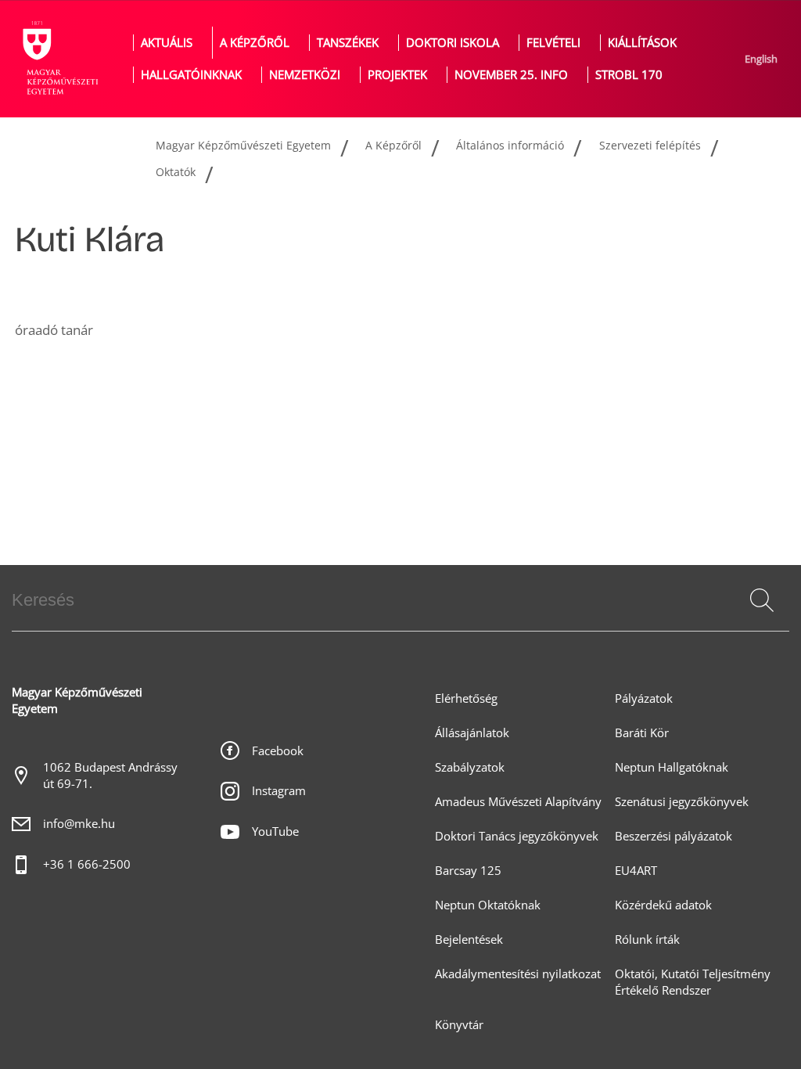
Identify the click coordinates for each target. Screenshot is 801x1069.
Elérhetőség (466, 698)
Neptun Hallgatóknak (671, 767)
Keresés (760, 619)
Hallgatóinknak (191, 75)
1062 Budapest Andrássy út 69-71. (110, 775)
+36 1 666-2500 (87, 864)
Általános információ (510, 145)
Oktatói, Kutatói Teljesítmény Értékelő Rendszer (692, 982)
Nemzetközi (304, 75)
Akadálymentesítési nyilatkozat (518, 974)
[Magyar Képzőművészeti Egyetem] (59, 59)
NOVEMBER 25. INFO (511, 75)
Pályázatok (644, 698)
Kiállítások (642, 42)
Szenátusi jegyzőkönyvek (682, 802)
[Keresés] (762, 600)
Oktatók (176, 171)
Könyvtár (459, 1025)
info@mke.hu (79, 823)
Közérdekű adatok (663, 905)
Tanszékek (348, 42)
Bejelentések (469, 939)
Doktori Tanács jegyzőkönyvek (516, 836)
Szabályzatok (470, 767)
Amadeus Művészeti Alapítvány (518, 802)
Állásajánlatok (472, 733)
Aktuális (166, 42)
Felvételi (553, 42)
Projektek (397, 75)
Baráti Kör (642, 733)
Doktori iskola (452, 42)
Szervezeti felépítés (650, 145)
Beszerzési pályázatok (673, 836)
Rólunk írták (647, 939)
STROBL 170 (629, 75)
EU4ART (636, 870)
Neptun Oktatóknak (488, 905)
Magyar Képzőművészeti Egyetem (243, 145)
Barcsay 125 (468, 870)
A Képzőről (254, 42)
